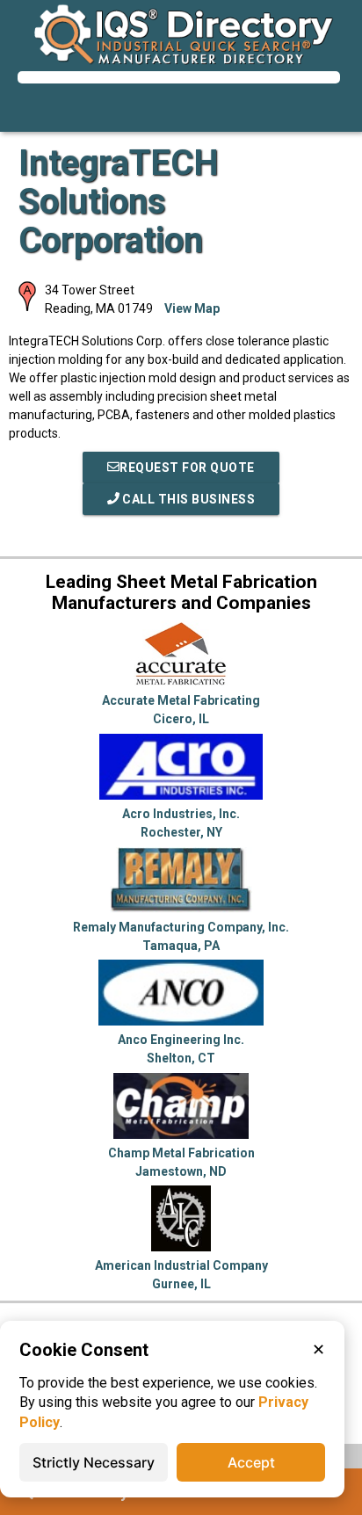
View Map (192, 308)
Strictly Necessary (94, 1462)
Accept (251, 1462)
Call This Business (187, 499)
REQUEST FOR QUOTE (187, 467)
